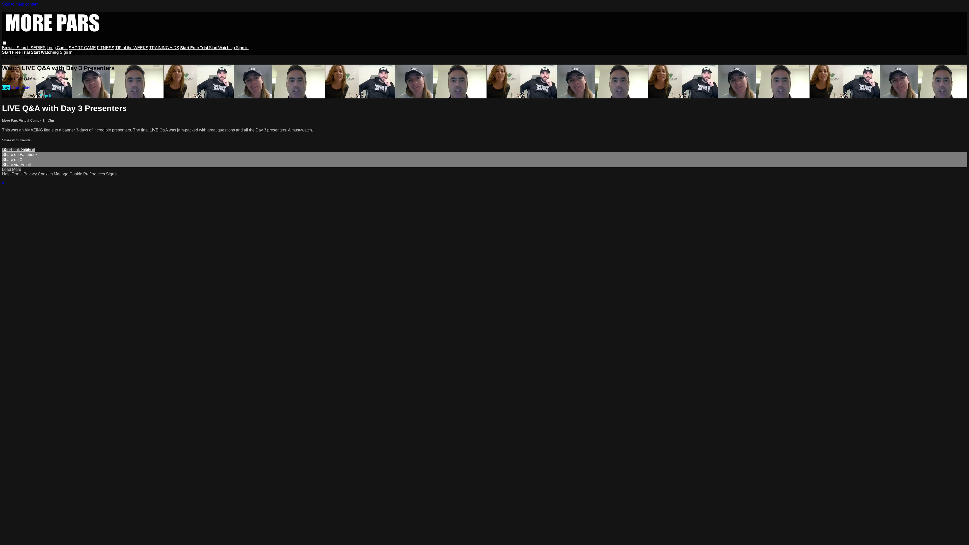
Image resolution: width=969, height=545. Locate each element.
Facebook (11, 150)
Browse (9, 48)
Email (30, 150)
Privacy (30, 174)
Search (24, 48)
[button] (4, 43)
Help (7, 174)
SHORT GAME (82, 48)
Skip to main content (20, 4)
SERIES (38, 48)
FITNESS (105, 48)
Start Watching (222, 48)
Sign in (242, 48)
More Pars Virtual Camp (21, 120)
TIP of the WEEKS (131, 48)
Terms (17, 174)
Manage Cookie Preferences (80, 174)
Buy (6, 87)
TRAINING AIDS (164, 48)
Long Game (57, 48)
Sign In (66, 52)
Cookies (46, 174)
